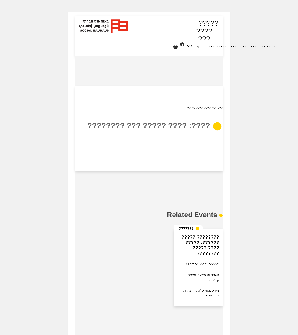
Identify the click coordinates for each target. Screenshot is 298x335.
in (176, 47)
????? (209, 23)
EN (197, 47)
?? (189, 46)
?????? (221, 47)
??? (204, 39)
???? (204, 31)
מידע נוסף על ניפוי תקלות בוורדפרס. (201, 293)
